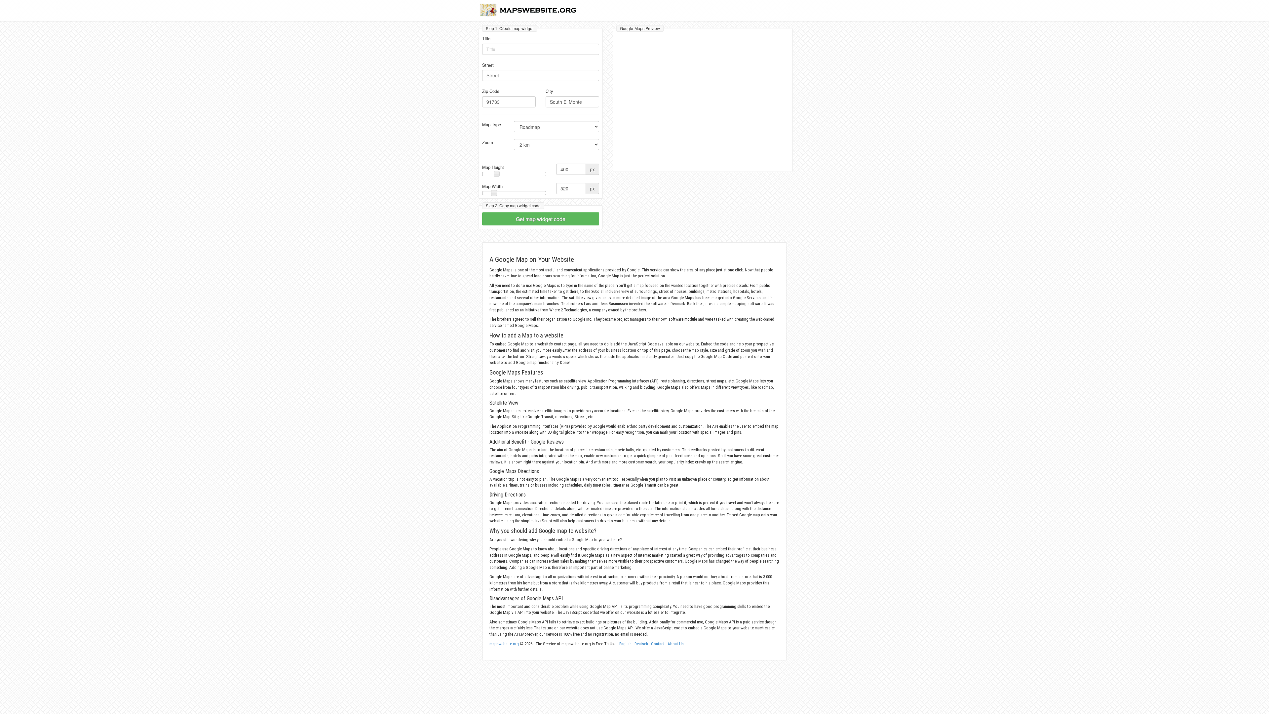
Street (488, 65)
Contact (658, 643)
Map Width (492, 186)
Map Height (493, 167)
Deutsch (641, 643)
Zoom (487, 142)
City (549, 91)
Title (486, 39)
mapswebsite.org (504, 643)
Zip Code (490, 91)
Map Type (491, 125)
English (625, 643)
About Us (676, 643)
